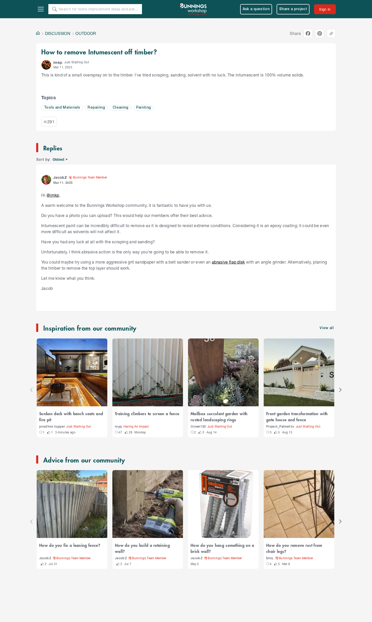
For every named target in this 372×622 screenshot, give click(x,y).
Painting (143, 107)
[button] (46, 65)
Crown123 (198, 426)
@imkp (53, 195)
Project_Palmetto (280, 426)
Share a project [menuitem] (293, 9)
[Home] (38, 33)
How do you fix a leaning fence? (69, 545)
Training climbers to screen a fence (147, 413)
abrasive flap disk (228, 261)
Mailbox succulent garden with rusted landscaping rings (219, 416)
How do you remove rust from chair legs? (294, 548)
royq (118, 426)
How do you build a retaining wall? (142, 548)
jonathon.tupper (52, 426)
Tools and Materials (62, 107)
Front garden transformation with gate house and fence (297, 416)
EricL (270, 558)
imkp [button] (57, 62)
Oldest (59, 159)
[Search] (54, 9)
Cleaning (121, 107)
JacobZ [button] (60, 177)
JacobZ (45, 558)
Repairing (96, 107)
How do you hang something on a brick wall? (222, 548)
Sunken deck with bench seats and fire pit (71, 416)
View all (327, 328)
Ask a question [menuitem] (256, 9)
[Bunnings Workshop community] (194, 9)
